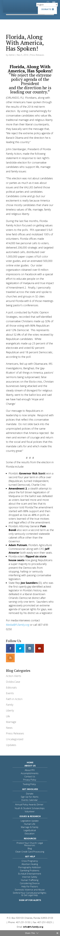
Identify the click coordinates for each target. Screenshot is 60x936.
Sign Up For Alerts (29, 796)
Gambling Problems (29, 870)
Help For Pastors (29, 886)
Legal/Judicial (30, 830)
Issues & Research (30, 816)
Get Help (30, 856)
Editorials (11, 687)
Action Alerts (13, 676)
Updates (11, 745)
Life (8, 716)
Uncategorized (14, 739)
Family (9, 704)
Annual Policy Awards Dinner (29, 804)
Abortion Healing (30, 864)
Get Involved (30, 789)
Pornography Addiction (29, 867)
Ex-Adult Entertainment (29, 873)
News (9, 727)
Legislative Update (30, 820)
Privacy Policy (29, 779)
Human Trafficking (29, 880)
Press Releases (37, 55)
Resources (30, 838)
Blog (30, 848)
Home (30, 762)
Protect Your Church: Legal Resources (30, 844)
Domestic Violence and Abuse (30, 889)
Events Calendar (30, 799)
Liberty (10, 710)
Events (10, 693)
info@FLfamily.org (33, 926)
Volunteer (30, 811)
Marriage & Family (29, 827)
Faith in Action (14, 699)
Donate (46, 9)
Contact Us (29, 776)
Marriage (11, 722)
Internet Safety (29, 876)
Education (30, 833)
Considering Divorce (30, 883)
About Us (30, 765)
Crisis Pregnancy (30, 860)
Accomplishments (29, 773)
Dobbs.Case (13, 681)
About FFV (30, 770)
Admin (12, 55)
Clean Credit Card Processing (29, 851)
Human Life (29, 823)
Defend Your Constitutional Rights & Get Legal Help (29, 894)
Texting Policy (29, 784)
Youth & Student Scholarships (30, 808)
